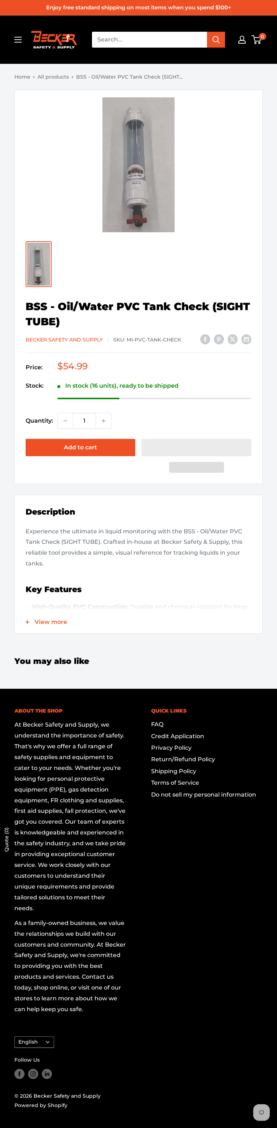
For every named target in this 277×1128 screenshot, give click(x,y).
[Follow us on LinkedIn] (47, 1073)
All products (53, 77)
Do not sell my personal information (203, 794)
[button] (196, 447)
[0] (256, 39)
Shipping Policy (173, 771)
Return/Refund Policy (183, 759)
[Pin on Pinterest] (219, 339)
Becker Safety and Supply (64, 339)
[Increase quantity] (103, 420)
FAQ (157, 724)
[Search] (216, 40)
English (28, 1042)
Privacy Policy (171, 747)
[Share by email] (246, 339)
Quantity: (39, 420)
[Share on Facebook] (205, 339)
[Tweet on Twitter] (233, 339)
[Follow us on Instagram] (33, 1073)
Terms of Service (175, 782)
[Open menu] (18, 40)
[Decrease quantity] (65, 420)
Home (22, 77)
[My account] (242, 40)
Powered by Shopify (40, 1105)
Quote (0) (6, 839)
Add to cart (80, 447)
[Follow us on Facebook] (19, 1073)
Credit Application (177, 736)
